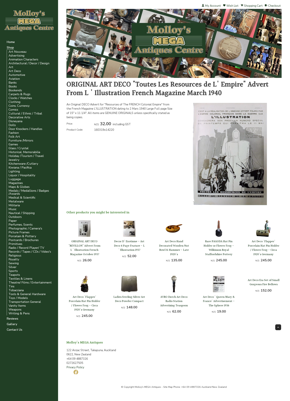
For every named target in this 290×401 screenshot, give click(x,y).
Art (11, 67)
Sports (13, 271)
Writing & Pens (19, 313)
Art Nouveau (18, 51)
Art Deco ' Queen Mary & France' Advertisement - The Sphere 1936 (219, 301)
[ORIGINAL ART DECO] (230, 205)
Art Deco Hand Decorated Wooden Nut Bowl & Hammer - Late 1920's (174, 248)
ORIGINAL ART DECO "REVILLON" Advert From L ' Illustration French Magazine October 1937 (84, 248)
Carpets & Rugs (19, 94)
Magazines (16, 183)
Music (12, 209)
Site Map (168, 387)
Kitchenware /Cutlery (23, 163)
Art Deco (15, 71)
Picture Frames (19, 232)
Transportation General (25, 301)
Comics (13, 109)
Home (11, 42)
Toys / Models (18, 298)
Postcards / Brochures (24, 240)
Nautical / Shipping (22, 213)
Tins (11, 286)
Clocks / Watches (20, 98)
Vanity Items (17, 305)
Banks (13, 82)
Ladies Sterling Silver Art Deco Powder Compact (129, 299)
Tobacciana (16, 290)
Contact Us (14, 330)
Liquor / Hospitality (22, 175)
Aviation (14, 78)
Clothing (14, 102)
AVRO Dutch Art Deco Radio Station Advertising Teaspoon (174, 301)
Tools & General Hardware (27, 294)
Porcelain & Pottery (22, 236)
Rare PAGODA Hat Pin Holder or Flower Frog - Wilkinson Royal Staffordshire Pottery (219, 248)
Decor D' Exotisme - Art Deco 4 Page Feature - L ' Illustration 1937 (129, 245)
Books (13, 86)
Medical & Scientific (22, 197)
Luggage (15, 179)
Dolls (12, 125)
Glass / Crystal (19, 148)
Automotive (17, 75)
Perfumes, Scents (21, 224)
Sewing (14, 263)
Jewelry (14, 159)
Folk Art (14, 136)
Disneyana (15, 121)
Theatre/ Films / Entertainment (30, 282)
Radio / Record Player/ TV (26, 247)
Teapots (14, 274)
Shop (10, 48)
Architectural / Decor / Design (29, 63)
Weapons (15, 309)
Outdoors (15, 217)
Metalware (16, 201)
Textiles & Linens (20, 278)
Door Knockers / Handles (25, 129)
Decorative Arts (19, 117)
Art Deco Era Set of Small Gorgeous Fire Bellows (263, 282)
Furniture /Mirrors (21, 140)
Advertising (17, 55)
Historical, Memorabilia (24, 152)
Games (13, 144)
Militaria (14, 205)
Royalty (14, 259)
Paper (13, 220)
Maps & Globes (19, 186)
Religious (15, 255)
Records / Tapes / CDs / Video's (30, 251)
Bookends (15, 90)
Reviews (12, 319)
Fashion (14, 132)
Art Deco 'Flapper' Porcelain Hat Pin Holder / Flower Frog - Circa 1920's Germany (263, 248)
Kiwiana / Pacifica (20, 167)
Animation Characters (23, 59)
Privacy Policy (75, 367)
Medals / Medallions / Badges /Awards (29, 192)
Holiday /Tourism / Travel (26, 156)
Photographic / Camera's (25, 228)
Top (278, 327)
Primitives (15, 244)
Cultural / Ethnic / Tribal (25, 113)
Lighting (14, 171)
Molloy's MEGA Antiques (148, 387)
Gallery (12, 324)
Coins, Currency (19, 105)
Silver (12, 267)
